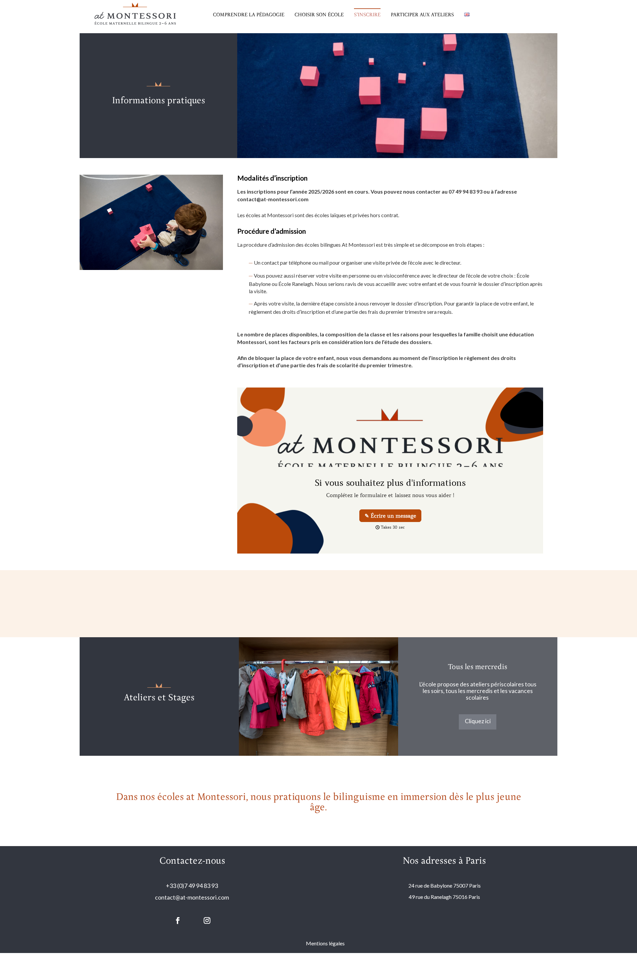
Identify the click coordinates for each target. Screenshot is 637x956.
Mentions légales (325, 943)
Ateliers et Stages (159, 698)
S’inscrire (367, 15)
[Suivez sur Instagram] (207, 920)
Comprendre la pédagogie (248, 15)
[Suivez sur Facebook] (177, 920)
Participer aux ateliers (422, 15)
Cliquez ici (478, 721)
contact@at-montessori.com (192, 897)
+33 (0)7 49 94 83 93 (192, 885)
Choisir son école (319, 15)
